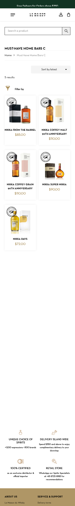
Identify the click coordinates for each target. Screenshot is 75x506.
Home (8, 55)
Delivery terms (44, 503)
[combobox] (51, 70)
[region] (37, 4)
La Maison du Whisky (15, 503)
